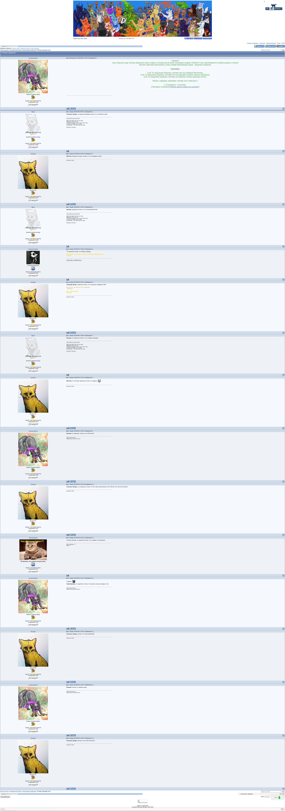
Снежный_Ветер (33, 249)
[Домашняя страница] (72, 108)
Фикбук (68, 118)
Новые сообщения (253, 43)
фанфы (78, 260)
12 (93, 578)
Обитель (72, 118)
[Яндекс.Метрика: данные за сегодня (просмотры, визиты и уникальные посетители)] (142, 801)
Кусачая (32, 48)
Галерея (76, 118)
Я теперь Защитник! (42, 50)
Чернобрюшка (33, 537)
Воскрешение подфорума (29, 50)
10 (93, 484)
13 (93, 631)
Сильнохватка (33, 58)
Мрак (33, 111)
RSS (283, 43)
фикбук (68, 260)
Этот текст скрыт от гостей (184, 87)
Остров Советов (4, 50)
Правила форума (271, 43)
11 (93, 537)
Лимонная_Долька (25, 48)
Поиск (279, 43)
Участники (262, 43)
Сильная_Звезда (16, 48)
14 (93, 684)
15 (93, 738)
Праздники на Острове (16, 50)
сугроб (74, 260)
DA (79, 118)
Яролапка (36, 48)
